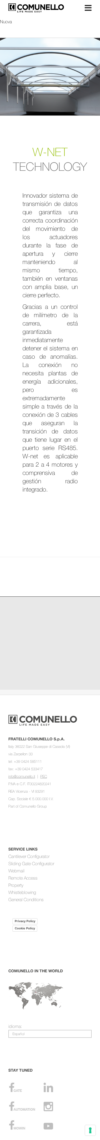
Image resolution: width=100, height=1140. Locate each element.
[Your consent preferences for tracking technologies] (90, 1130)
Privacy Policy (25, 921)
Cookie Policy (25, 928)
